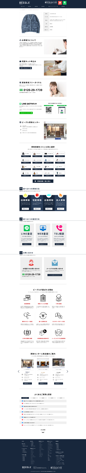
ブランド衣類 (49, 442)
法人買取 (58, 448)
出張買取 (58, 447)
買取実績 (57, 441)
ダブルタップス (32, 461)
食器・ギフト (49, 455)
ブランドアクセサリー (50, 448)
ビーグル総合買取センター (60, 453)
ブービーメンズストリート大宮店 (60, 460)
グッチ (40, 443)
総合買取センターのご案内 (60, 452)
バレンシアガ (32, 455)
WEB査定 (32, 443)
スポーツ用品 (49, 456)
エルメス (32, 454)
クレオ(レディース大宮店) (59, 459)
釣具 (48, 454)
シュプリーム (32, 460)
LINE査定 (32, 442)
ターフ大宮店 (58, 461)
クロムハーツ (32, 462)
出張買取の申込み (59, 449)
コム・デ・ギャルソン (42, 449)
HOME (23, 441)
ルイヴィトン (32, 449)
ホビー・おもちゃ (50, 450)
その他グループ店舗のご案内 (60, 455)
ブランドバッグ (49, 443)
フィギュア (49, 449)
